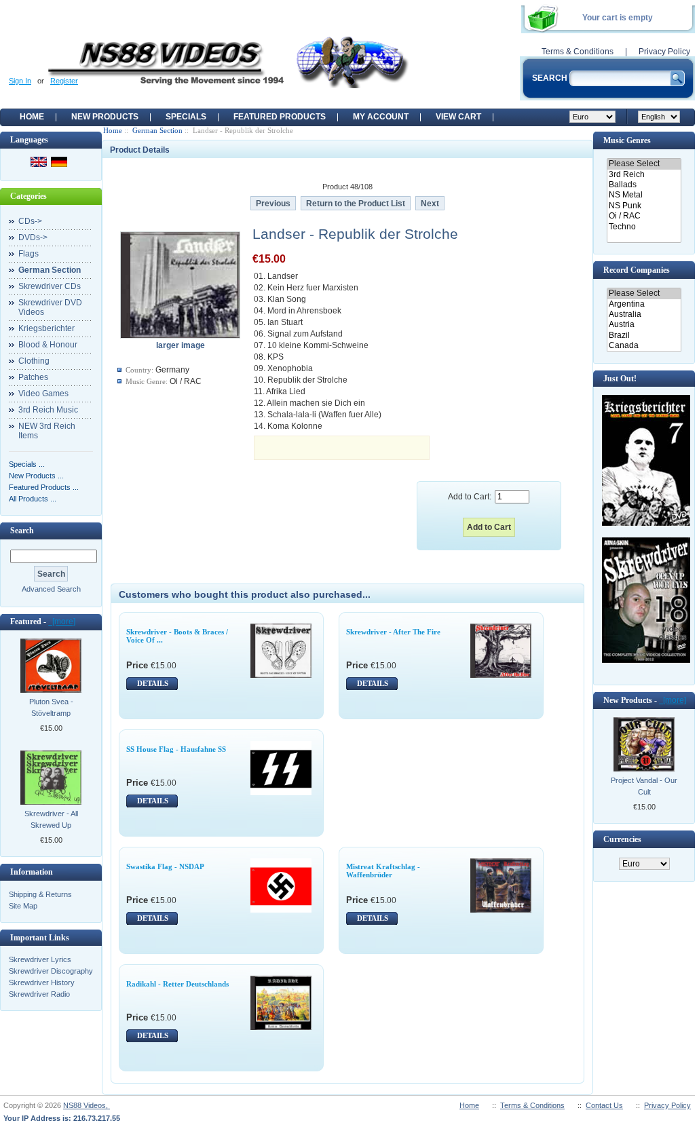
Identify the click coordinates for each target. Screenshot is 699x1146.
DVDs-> (33, 237)
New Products (104, 116)
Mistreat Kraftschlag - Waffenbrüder (383, 870)
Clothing (34, 361)
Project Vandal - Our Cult (644, 786)
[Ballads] (643, 185)
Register (64, 81)
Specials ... (27, 464)
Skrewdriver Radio (39, 994)
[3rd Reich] (643, 175)
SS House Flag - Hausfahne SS (176, 749)
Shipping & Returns (40, 894)
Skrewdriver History (42, 982)
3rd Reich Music (48, 410)
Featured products (279, 116)
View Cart (458, 116)
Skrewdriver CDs (49, 286)
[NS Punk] (643, 206)
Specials (186, 116)
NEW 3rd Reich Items (46, 430)
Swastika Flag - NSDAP (165, 866)
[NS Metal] (643, 195)
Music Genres (627, 140)
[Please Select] (643, 164)
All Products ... (32, 499)
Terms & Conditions (577, 51)
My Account (381, 116)
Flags (28, 254)
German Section (157, 130)
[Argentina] (643, 304)
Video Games (43, 393)
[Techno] (643, 227)
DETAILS (152, 683)
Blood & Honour (47, 344)
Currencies (622, 839)
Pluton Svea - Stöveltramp (51, 707)
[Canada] (643, 346)
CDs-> (30, 221)
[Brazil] (643, 335)
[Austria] (643, 325)
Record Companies (636, 270)
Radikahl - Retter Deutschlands (177, 984)
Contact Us (604, 1105)
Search (22, 530)
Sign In (20, 81)
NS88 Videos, (86, 1105)
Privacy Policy (664, 51)
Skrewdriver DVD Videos (50, 307)
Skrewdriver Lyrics (40, 959)
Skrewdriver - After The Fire (393, 632)
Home (32, 116)
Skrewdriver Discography (51, 971)
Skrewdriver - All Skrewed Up (51, 819)
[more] (61, 621)
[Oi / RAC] (643, 216)
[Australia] (643, 314)
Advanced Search (51, 589)
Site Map (23, 906)
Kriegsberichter (46, 328)
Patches (33, 377)
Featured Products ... (44, 487)
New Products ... (36, 476)
